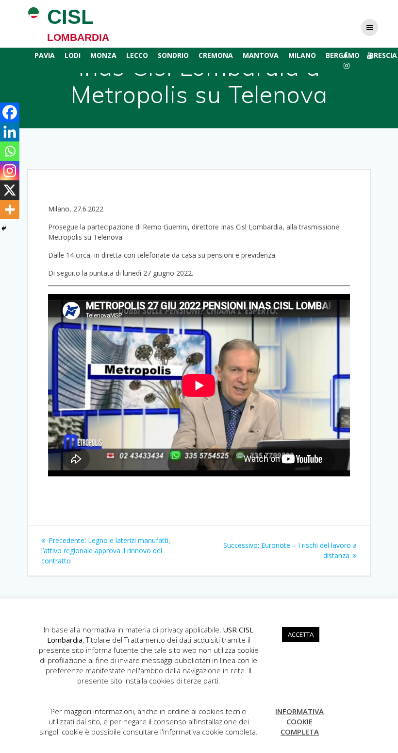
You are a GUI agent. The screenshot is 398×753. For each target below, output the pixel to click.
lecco (137, 55)
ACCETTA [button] (301, 634)
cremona (216, 55)
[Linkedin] (9, 131)
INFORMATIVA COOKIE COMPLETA (299, 721)
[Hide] (4, 228)
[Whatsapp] (9, 151)
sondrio (173, 55)
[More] (9, 209)
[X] (9, 190)
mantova (261, 55)
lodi (73, 55)
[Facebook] (9, 112)
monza (103, 55)
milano (302, 55)
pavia (44, 55)
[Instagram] (9, 170)
